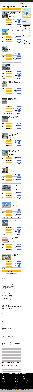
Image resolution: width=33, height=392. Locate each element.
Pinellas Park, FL (17, 364)
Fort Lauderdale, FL (18, 362)
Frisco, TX (16, 385)
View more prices (18, 61)
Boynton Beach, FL (9, 367)
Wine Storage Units (3, 378)
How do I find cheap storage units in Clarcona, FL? (8, 352)
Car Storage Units (3, 379)
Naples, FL (3, 364)
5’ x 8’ (3, 177)
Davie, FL (3, 362)
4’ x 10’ (3, 24)
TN (26, 376)
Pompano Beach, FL (4, 367)
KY (24, 375)
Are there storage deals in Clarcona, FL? (7, 357)
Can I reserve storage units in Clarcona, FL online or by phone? (9, 354)
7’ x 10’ (3, 162)
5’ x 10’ (3, 41)
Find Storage (21, 3)
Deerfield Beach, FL (9, 362)
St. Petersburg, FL (13, 365)
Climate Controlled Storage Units (4, 375)
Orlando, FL (8, 364)
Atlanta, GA (16, 376)
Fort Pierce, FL (12, 367)
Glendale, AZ (16, 387)
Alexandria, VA (16, 375)
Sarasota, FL (8, 365)
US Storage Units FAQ (11, 375)
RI (24, 376)
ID (22, 375)
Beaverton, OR (16, 379)
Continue (19, 19)
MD (26, 375)
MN (28, 375)
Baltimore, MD (16, 378)
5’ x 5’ (3, 19)
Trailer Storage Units (3, 381)
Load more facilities (12, 273)
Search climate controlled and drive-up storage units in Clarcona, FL (10, 369)
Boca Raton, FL (16, 382)
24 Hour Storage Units (3, 376)
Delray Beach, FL (13, 362)
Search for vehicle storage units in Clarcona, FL (8, 371)
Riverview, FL (3, 365)
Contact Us (10, 379)
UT (27, 376)
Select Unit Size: (23, 23)
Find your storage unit (26, 40)
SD (25, 376)
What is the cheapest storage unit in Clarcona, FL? (8, 349)
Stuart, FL (17, 365)
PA (23, 376)
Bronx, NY (16, 384)
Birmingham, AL (16, 381)
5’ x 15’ (3, 56)
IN (23, 375)
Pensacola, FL (12, 364)
